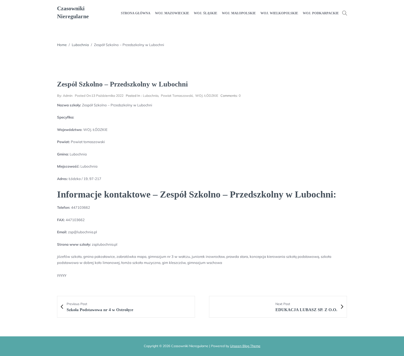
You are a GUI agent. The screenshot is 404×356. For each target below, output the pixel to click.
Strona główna (135, 13)
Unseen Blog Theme (245, 346)
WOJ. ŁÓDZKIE (206, 95)
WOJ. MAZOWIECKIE (172, 13)
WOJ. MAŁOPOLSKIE (239, 13)
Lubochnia (80, 45)
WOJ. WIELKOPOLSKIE (279, 13)
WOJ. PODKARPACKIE (321, 13)
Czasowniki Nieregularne (73, 12)
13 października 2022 (99, 95)
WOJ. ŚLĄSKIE (205, 13)
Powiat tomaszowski (177, 95)
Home (62, 45)
